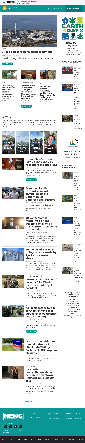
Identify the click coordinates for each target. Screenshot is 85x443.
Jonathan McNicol (26, 100)
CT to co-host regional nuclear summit (27, 51)
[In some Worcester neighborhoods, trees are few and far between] (67, 270)
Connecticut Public (27, 82)
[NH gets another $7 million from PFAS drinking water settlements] (67, 198)
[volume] (9, 8)
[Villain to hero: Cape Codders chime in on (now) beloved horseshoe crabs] (67, 247)
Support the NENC (53, 418)
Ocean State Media (78, 67)
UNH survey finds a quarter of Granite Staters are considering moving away (9, 91)
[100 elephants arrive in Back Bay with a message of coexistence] (67, 118)
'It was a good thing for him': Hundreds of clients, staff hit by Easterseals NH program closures (41, 347)
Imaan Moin (5, 98)
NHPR (3, 82)
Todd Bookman (30, 202)
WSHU (4, 49)
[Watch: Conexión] (72, 142)
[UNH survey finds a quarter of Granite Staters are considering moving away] (9, 74)
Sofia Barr (28, 168)
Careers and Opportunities (73, 418)
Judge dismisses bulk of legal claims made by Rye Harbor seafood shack (41, 254)
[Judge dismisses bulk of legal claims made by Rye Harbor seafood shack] (13, 254)
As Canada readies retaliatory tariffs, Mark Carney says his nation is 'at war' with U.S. (47, 93)
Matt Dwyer (29, 384)
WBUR (76, 115)
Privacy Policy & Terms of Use (72, 414)
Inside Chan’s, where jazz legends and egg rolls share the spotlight (41, 162)
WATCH (7, 117)
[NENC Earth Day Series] (72, 28)
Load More (29, 401)
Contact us (33, 414)
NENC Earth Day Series (72, 44)
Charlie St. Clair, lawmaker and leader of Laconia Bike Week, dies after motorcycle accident (41, 282)
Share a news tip (35, 417)
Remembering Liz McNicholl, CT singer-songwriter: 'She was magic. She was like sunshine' (28, 92)
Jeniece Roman (6, 55)
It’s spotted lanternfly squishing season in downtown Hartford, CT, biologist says (40, 375)
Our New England (26, 124)
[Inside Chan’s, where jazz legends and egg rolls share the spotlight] (13, 164)
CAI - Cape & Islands (78, 245)
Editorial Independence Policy (54, 414)
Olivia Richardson (31, 356)
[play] (4, 8)
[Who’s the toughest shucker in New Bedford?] (67, 70)
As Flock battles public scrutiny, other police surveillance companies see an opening (41, 312)
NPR (41, 83)
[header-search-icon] (79, 2)
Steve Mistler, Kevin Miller (33, 232)
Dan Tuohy (29, 291)
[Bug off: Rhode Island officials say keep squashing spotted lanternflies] (67, 175)
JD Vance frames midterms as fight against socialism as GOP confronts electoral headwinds (41, 223)
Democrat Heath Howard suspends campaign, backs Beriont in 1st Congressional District (40, 194)
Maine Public (76, 218)
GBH (75, 267)
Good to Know (71, 61)
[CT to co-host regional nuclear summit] (29, 31)
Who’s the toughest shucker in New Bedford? (77, 74)
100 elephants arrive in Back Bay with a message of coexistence (78, 123)
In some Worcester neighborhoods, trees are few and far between (78, 275)
